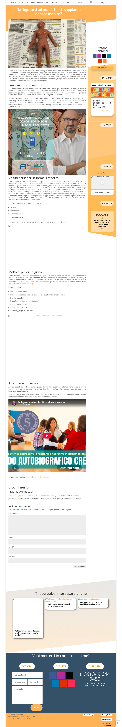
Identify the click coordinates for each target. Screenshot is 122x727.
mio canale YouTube (41, 477)
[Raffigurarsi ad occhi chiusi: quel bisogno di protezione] (90, 599)
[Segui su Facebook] (95, 56)
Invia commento (79, 566)
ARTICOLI (67, 3)
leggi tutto (102, 110)
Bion (13, 199)
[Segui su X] (104, 56)
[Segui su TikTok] (71, 683)
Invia (36, 708)
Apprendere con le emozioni (102, 193)
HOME (13, 3)
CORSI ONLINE (52, 3)
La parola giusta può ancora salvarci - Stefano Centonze (32, 495)
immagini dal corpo (27, 284)
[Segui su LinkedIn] (109, 56)
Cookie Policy (88, 715)
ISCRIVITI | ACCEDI (103, 3)
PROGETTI (80, 3)
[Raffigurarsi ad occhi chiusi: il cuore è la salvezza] (60, 601)
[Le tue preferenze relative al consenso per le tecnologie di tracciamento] (118, 723)
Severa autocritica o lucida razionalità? (102, 104)
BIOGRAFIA (23, 3)
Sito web (11, 556)
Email (11, 547)
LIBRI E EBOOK (37, 3)
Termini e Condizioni (107, 724)
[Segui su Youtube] (100, 61)
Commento (13, 513)
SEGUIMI (61, 666)
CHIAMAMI (95, 666)
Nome (11, 537)
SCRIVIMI (27, 666)
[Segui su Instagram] (99, 56)
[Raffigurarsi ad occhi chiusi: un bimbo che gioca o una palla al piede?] (28, 600)
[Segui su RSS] (105, 61)
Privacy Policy (106, 715)
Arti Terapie (102, 68)
